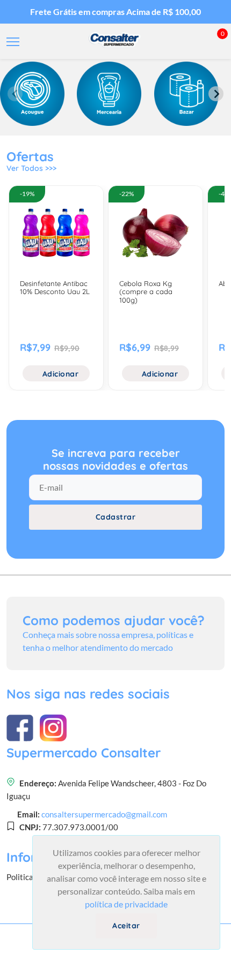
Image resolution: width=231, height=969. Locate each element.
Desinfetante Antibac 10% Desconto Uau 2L (55, 287)
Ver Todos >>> (31, 168)
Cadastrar (116, 517)
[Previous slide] (15, 93)
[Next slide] (215, 93)
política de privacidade (126, 904)
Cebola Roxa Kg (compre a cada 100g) (145, 291)
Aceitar (126, 925)
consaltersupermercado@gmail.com (104, 814)
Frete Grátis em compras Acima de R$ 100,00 (115, 11)
